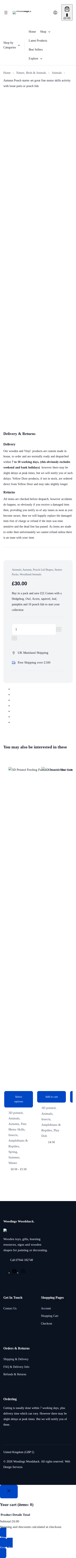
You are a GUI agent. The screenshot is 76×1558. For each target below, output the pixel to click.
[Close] (9, 1491)
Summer (13, 1157)
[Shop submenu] (49, 31)
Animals (57, 72)
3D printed (15, 1113)
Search (47, 12)
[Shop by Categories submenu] (19, 45)
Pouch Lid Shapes (43, 569)
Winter (12, 1163)
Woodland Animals (30, 574)
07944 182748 (24, 1260)
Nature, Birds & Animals (31, 72)
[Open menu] (5, 12)
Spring (12, 1152)
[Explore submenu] (41, 58)
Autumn (27, 569)
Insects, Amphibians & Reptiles (18, 1140)
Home (7, 72)
